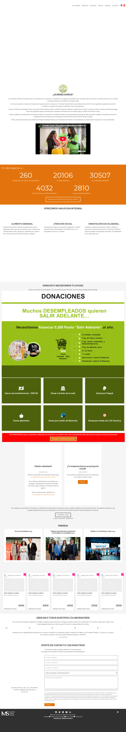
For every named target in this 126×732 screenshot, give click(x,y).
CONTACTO (115, 5)
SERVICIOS (85, 5)
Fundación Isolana (63, 632)
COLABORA (93, 5)
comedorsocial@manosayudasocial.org (24, 689)
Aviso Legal (69, 716)
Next (123, 547)
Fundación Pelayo (92, 632)
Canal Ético (78, 716)
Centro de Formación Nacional (69, 510)
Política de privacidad (57, 716)
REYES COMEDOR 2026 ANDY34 (11, 593)
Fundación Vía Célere (76, 632)
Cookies (46, 716)
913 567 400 (24, 691)
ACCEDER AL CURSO (63, 515)
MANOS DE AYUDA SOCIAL (16, 575)
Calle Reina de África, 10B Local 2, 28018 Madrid (24, 687)
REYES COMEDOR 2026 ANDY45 (60, 593)
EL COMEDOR (76, 5)
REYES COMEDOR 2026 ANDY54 (109, 593)
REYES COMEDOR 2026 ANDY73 (35, 593)
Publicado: (10, 608)
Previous (2, 547)
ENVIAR (48, 704)
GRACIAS (100, 5)
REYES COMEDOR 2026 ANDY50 (84, 593)
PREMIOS (107, 5)
